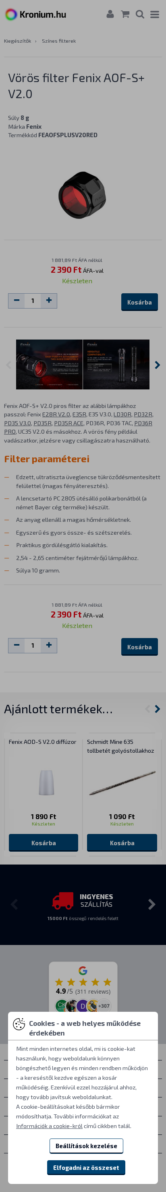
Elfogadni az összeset (86, 1167)
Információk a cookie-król (49, 1125)
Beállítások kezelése (86, 1145)
